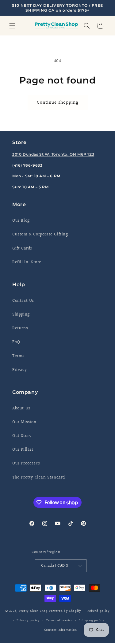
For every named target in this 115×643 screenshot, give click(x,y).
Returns (20, 328)
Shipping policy (92, 620)
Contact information (60, 630)
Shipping (21, 314)
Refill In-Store (26, 262)
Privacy (19, 370)
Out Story (21, 436)
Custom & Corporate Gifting (40, 234)
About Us (21, 408)
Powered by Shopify (65, 611)
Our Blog (21, 220)
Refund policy (98, 611)
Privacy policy (28, 620)
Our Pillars (23, 449)
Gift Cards (22, 248)
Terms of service (59, 620)
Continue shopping (58, 102)
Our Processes (26, 463)
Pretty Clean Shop (33, 611)
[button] (12, 25)
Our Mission (24, 422)
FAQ (16, 342)
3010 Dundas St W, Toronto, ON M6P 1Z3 (53, 154)
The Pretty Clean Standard (38, 477)
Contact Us (23, 300)
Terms (18, 356)
